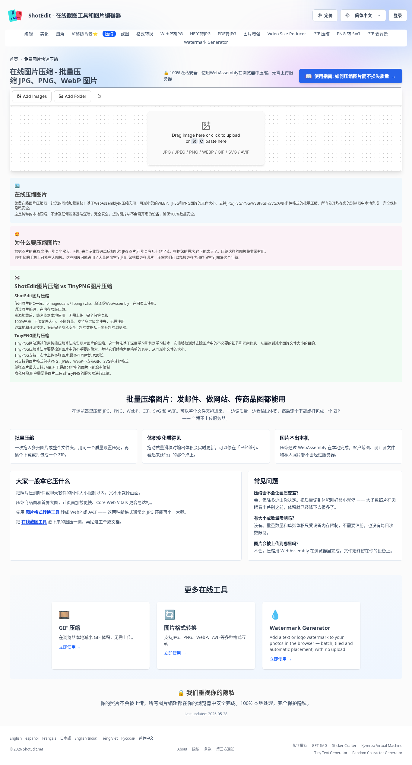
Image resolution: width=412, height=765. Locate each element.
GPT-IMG (319, 745)
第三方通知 (225, 749)
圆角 (60, 34)
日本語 (65, 738)
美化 (44, 34)
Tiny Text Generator (330, 753)
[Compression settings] (99, 96)
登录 (398, 15)
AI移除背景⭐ (84, 34)
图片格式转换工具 (42, 512)
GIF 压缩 (321, 34)
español (32, 738)
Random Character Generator (377, 753)
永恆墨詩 (300, 745)
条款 (207, 749)
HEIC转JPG (200, 34)
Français (49, 738)
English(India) (85, 738)
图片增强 (251, 34)
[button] (363, 15)
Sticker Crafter (344, 745)
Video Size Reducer (287, 34)
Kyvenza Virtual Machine (381, 745)
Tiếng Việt (109, 738)
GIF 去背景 (377, 34)
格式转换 (144, 34)
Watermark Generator (206, 42)
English (16, 738)
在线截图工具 (34, 521)
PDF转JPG (227, 34)
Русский (128, 738)
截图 (125, 34)
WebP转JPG (171, 34)
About (182, 749)
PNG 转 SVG (348, 34)
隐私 (195, 749)
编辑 (28, 34)
